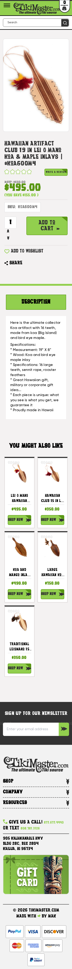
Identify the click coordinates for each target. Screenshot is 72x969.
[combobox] (36, 22)
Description (36, 302)
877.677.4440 (54, 822)
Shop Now (15, 520)
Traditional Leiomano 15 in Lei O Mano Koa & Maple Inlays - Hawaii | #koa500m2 (19, 647)
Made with (26, 916)
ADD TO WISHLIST (27, 251)
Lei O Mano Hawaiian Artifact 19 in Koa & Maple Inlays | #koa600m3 (19, 499)
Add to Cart (47, 226)
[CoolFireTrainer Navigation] (7, 5)
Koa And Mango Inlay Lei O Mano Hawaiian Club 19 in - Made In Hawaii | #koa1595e (19, 573)
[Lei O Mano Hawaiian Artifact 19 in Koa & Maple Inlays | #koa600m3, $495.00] (19, 472)
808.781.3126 (30, 828)
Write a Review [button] (56, 172)
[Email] (27, 263)
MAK (52, 916)
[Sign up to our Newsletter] (64, 729)
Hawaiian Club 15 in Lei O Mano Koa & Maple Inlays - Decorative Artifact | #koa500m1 (52, 499)
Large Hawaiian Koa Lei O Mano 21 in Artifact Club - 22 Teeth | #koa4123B (53, 573)
